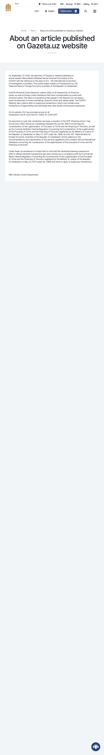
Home (23, 30)
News (33, 30)
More (17, 4)
